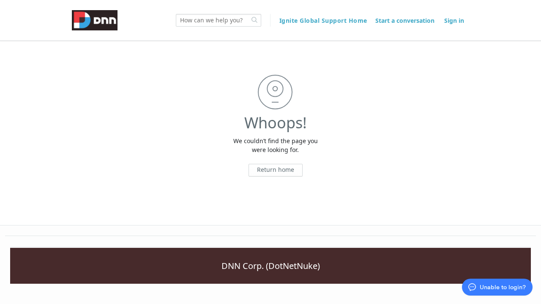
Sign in (454, 20)
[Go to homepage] (94, 20)
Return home (275, 170)
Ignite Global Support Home (324, 20)
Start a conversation (404, 20)
